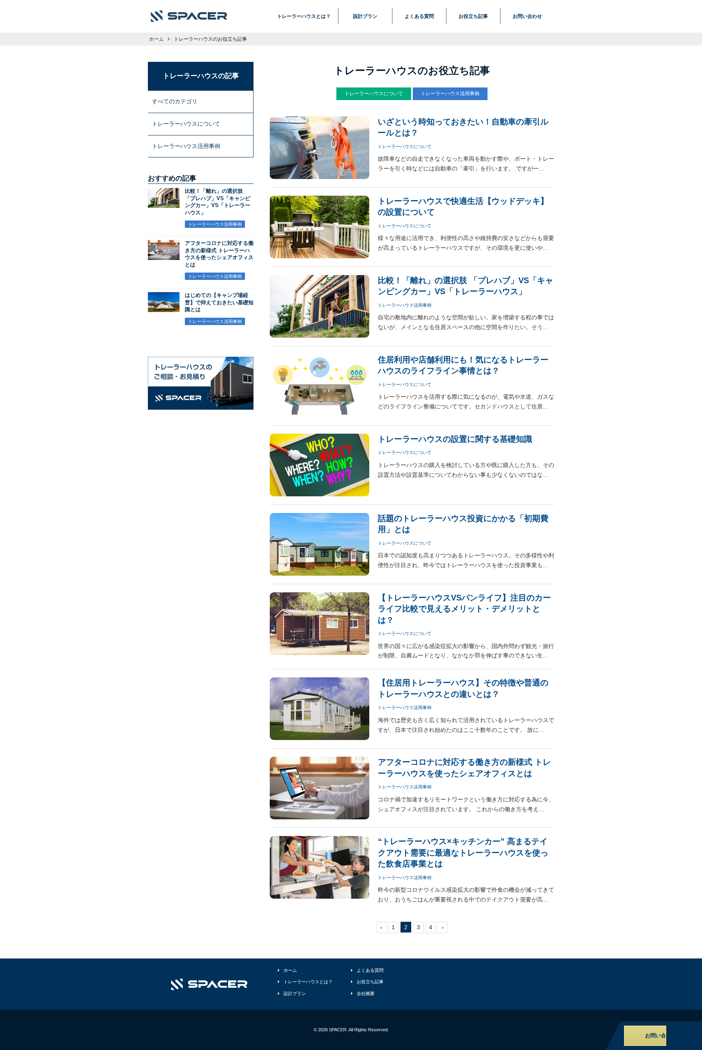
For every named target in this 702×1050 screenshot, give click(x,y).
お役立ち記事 (473, 16)
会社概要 (366, 993)
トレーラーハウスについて (373, 93)
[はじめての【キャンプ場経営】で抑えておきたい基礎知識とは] (164, 306)
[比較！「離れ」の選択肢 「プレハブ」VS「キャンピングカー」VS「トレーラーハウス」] (164, 202)
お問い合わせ (527, 16)
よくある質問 (419, 16)
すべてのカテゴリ (174, 101)
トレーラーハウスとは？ (304, 16)
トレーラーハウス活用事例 (450, 93)
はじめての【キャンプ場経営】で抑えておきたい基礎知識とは (219, 302)
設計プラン (365, 16)
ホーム (156, 39)
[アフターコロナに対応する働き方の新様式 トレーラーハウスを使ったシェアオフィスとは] (164, 254)
